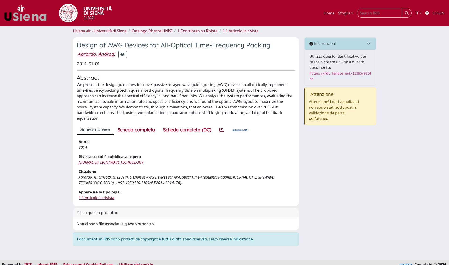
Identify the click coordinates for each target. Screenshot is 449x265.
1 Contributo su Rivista (197, 30)
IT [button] (417, 13)
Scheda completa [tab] (136, 129)
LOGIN (438, 13)
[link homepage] (27, 13)
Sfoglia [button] (344, 13)
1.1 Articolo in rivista (240, 30)
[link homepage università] (85, 13)
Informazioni (324, 43)
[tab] (221, 130)
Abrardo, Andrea (96, 54)
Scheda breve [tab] (95, 129)
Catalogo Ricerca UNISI (152, 30)
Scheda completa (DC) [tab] (187, 129)
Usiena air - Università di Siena (100, 30)
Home (329, 13)
